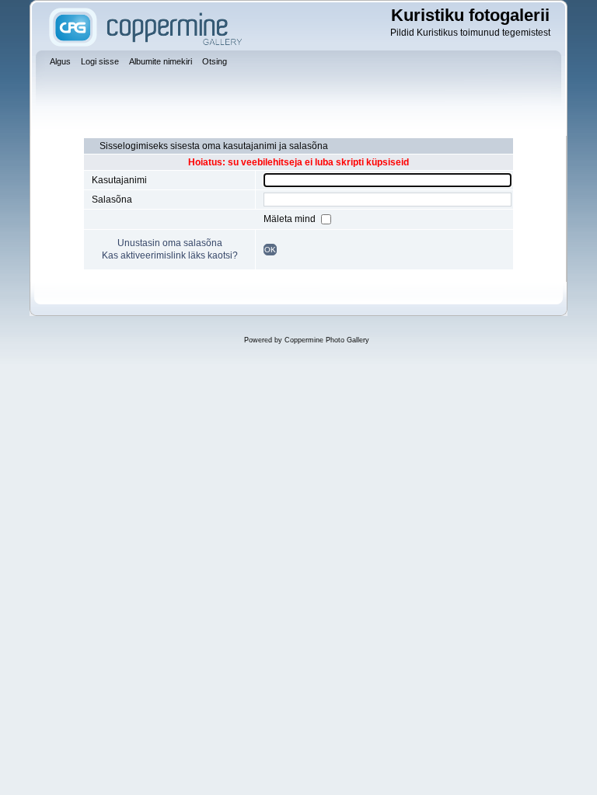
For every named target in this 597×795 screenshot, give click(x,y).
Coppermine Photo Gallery (327, 340)
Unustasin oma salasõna (169, 243)
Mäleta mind (291, 219)
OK (270, 249)
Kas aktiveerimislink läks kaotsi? (170, 255)
